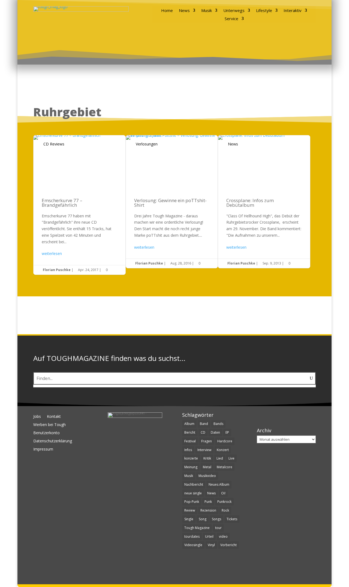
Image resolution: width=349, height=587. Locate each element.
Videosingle (193, 545)
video (223, 536)
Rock (225, 510)
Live (231, 458)
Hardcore (224, 441)
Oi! (223, 493)
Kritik (207, 458)
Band (204, 423)
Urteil (209, 536)
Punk (208, 501)
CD (203, 432)
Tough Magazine (197, 527)
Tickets (232, 519)
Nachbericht (193, 484)
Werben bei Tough (49, 425)
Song (202, 519)
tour (218, 527)
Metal (207, 467)
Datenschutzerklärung (52, 441)
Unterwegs (234, 10)
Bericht (189, 432)
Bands (218, 423)
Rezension (208, 510)
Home (167, 10)
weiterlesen (52, 253)
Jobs (37, 417)
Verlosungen (147, 144)
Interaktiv (293, 10)
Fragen (206, 441)
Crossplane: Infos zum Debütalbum (264, 201)
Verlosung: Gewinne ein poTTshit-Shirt (172, 201)
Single (188, 519)
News (184, 10)
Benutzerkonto (46, 433)
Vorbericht (228, 545)
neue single (193, 493)
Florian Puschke (57, 269)
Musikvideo (207, 475)
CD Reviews (53, 144)
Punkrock (224, 501)
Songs (216, 519)
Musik (206, 10)
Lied (219, 458)
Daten (215, 432)
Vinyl (211, 545)
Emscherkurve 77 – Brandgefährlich (79, 205)
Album (189, 423)
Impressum (43, 449)
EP (227, 432)
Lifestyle (264, 10)
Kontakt (54, 417)
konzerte (191, 458)
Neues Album (219, 484)
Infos (188, 450)
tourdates (192, 536)
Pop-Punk (191, 501)
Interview (204, 450)
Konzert (223, 450)
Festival (190, 441)
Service (231, 19)
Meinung (190, 467)
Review (189, 510)
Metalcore (224, 467)
